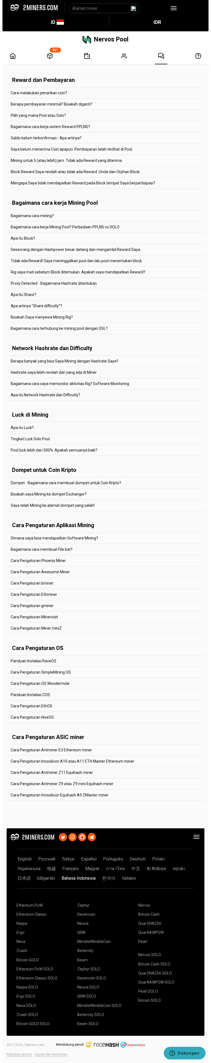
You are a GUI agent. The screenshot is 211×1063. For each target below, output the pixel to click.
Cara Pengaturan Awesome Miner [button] (40, 572)
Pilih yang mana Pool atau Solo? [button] (38, 115)
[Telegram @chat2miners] (92, 836)
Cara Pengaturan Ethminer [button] (34, 594)
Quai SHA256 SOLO (155, 973)
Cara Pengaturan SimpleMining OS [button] (41, 672)
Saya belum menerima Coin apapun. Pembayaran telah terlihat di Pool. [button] (72, 149)
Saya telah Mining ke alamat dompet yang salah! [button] (53, 505)
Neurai (82, 923)
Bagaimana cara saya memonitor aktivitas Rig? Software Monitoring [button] (70, 383)
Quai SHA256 (149, 923)
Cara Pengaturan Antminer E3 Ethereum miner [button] (51, 750)
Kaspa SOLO (27, 987)
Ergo (20, 932)
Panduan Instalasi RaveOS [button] (33, 661)
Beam (82, 960)
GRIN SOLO (86, 996)
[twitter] (63, 836)
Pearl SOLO (148, 991)
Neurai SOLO (88, 987)
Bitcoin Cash (149, 914)
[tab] (105, 92)
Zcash (21, 950)
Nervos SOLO (149, 955)
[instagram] (72, 836)
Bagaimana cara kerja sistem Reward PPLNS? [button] (50, 126)
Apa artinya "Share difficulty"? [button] (36, 306)
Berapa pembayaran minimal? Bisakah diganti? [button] (51, 104)
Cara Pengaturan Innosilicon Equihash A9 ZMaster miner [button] (60, 795)
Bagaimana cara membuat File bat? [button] (42, 549)
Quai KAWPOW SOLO (156, 982)
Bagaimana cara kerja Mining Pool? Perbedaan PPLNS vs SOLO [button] (65, 227)
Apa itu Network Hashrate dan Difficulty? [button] (45, 395)
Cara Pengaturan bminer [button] (32, 583)
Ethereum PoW (29, 905)
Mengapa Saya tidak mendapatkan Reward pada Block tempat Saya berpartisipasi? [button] (83, 183)
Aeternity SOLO (90, 1014)
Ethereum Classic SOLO (36, 978)
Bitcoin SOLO (149, 1000)
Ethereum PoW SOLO (34, 969)
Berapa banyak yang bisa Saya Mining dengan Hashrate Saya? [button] (64, 361)
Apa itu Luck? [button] (22, 427)
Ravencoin (86, 914)
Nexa (20, 941)
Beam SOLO (87, 1024)
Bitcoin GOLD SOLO (32, 1024)
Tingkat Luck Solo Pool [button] (30, 439)
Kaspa (21, 923)
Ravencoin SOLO (91, 978)
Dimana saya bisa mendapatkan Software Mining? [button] (54, 538)
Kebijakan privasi (19, 1054)
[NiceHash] (102, 1045)
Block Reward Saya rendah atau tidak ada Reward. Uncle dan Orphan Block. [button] (75, 172)
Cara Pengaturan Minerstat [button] (34, 617)
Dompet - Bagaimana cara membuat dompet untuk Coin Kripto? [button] (66, 483)
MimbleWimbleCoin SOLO (99, 1005)
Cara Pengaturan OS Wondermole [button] (40, 683)
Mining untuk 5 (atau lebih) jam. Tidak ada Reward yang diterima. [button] (67, 160)
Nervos (144, 905)
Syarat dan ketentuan (51, 1054)
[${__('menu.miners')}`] (124, 56)
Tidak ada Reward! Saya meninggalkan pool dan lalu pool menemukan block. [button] (77, 261)
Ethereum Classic (31, 914)
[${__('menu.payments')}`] (87, 56)
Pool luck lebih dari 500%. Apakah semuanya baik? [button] (54, 450)
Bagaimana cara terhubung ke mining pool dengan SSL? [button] (59, 328)
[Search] (133, 8)
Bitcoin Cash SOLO (154, 964)
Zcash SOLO (27, 1014)
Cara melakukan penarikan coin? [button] (39, 93)
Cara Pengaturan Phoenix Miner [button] (38, 560)
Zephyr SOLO (88, 969)
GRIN (81, 932)
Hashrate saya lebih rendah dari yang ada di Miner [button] (54, 372)
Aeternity (85, 950)
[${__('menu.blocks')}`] (50, 56)
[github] (82, 836)
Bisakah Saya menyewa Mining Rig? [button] (42, 317)
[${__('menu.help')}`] (198, 56)
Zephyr (83, 905)
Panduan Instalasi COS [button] (30, 695)
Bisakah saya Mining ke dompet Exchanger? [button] (49, 494)
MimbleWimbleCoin (94, 941)
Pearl (142, 941)
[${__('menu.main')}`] (13, 56)
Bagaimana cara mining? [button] (32, 216)
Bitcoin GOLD (27, 960)
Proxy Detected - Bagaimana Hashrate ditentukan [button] (54, 283)
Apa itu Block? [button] (23, 238)
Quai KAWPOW (151, 932)
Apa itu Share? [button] (23, 294)
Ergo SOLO (25, 996)
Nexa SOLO (26, 1005)
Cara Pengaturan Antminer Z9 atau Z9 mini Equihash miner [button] (62, 784)
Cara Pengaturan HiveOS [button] (32, 717)
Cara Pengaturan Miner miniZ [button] (36, 628)
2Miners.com (34, 1045)
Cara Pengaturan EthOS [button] (31, 706)
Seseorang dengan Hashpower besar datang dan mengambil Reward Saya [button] (75, 249)
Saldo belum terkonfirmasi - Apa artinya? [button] (46, 138)
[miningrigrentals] (133, 1045)
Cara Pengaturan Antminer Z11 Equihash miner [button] (52, 772)
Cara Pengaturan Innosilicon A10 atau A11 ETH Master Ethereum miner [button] (72, 761)
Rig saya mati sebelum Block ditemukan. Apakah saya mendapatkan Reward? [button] (78, 272)
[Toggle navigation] (173, 8)
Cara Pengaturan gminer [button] (32, 606)
